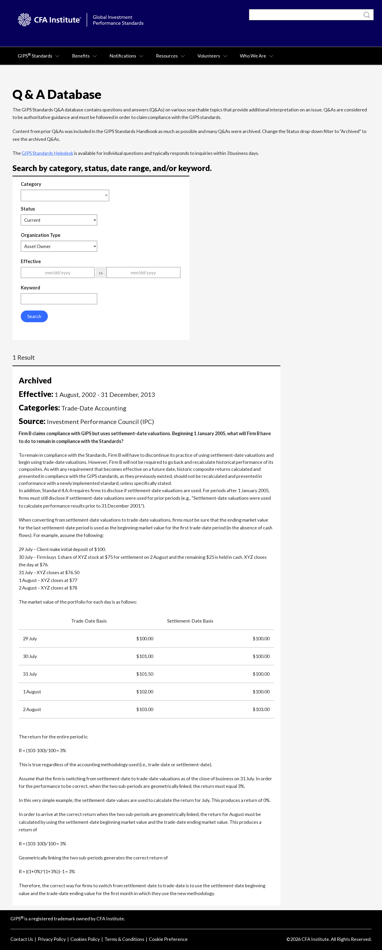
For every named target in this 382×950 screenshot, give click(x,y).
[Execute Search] (367, 15)
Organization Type (40, 235)
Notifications (122, 56)
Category (31, 184)
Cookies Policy (85, 939)
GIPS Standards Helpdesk (47, 153)
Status (28, 209)
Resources (167, 56)
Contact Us (21, 939)
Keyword (30, 287)
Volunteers (208, 56)
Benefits (81, 56)
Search (34, 316)
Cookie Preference (168, 939)
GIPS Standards (35, 55)
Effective (31, 261)
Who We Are (253, 56)
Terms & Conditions (124, 939)
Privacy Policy (52, 939)
